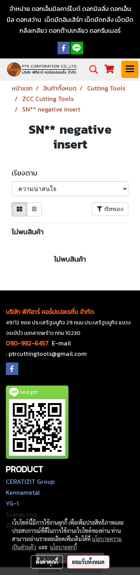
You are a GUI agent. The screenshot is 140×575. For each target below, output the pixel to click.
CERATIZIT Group (30, 481)
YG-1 (12, 503)
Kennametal (23, 492)
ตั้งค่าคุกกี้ (47, 561)
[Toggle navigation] (129, 69)
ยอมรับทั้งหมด (88, 561)
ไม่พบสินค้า (28, 231)
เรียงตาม (27, 173)
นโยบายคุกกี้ (63, 546)
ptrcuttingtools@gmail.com (48, 353)
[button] (91, 69)
